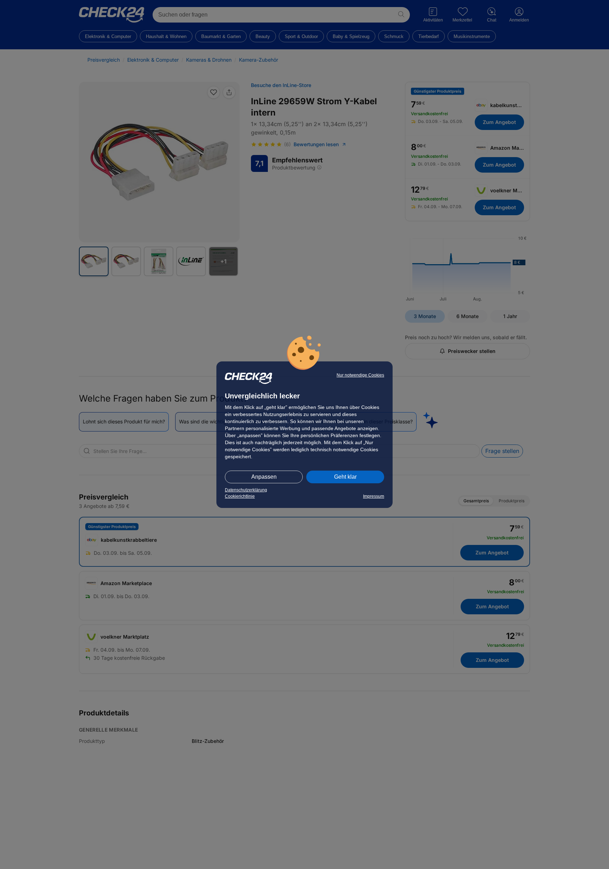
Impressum (373, 496)
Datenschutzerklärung (246, 490)
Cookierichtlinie (240, 496)
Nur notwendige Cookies (360, 375)
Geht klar (345, 477)
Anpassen (264, 477)
